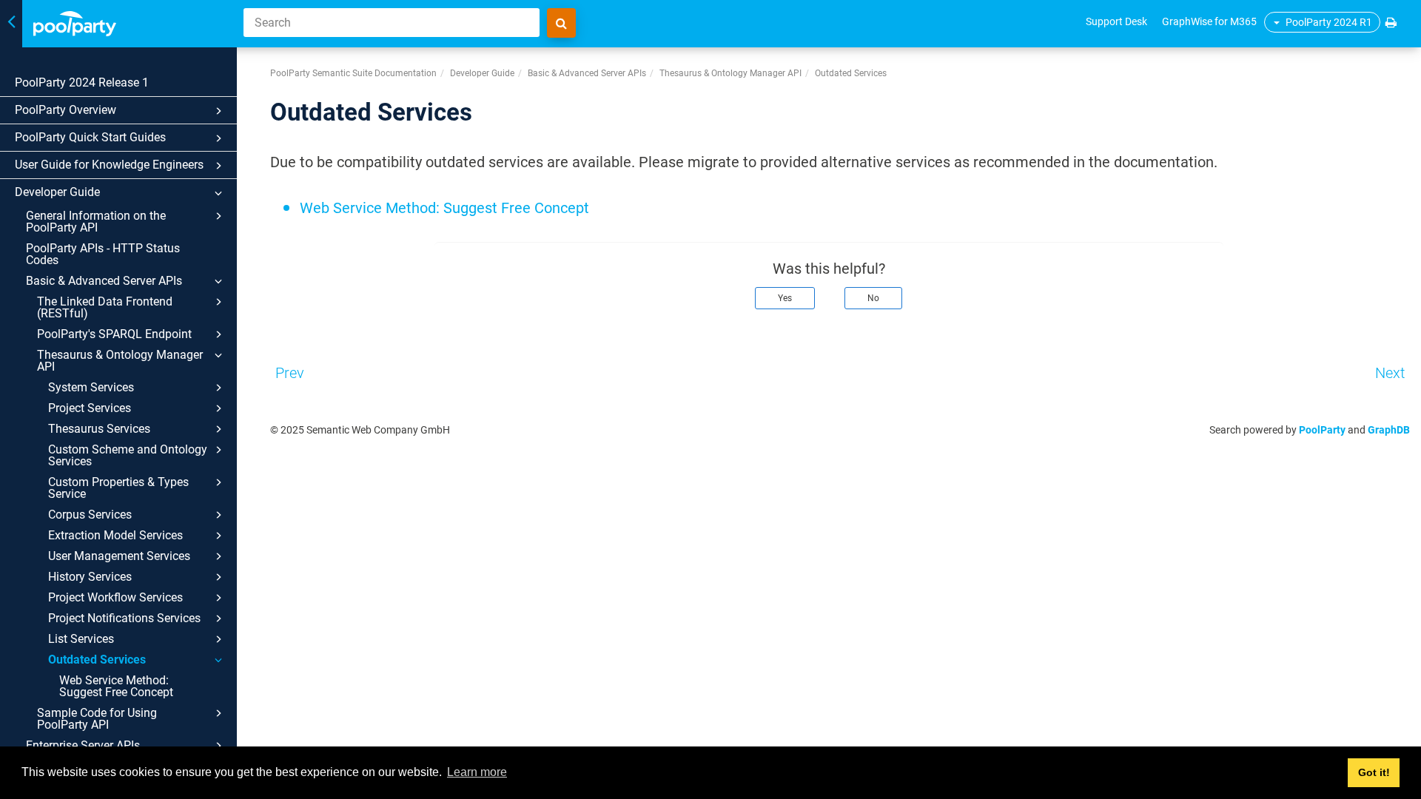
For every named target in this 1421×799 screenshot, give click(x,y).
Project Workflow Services (115, 597)
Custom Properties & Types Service (118, 488)
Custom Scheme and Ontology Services (127, 455)
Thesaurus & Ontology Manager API (120, 361)
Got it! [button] (1374, 772)
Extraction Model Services (115, 535)
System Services (91, 387)
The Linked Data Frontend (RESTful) (104, 307)
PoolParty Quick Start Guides (90, 137)
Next (1390, 373)
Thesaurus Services (99, 429)
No (873, 298)
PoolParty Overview (65, 110)
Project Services (89, 408)
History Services (90, 577)
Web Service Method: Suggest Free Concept (116, 686)
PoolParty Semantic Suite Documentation (353, 73)
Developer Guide (57, 192)
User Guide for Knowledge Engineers (109, 165)
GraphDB (1389, 430)
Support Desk (1116, 21)
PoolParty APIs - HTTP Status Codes (103, 254)
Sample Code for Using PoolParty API (97, 719)
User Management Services (119, 556)
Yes (785, 298)
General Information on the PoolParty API (96, 222)
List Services (81, 639)
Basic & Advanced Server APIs (104, 281)
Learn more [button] (477, 772)
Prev (289, 373)
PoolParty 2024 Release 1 (82, 82)
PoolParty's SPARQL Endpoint (114, 334)
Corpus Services (90, 515)
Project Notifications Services (124, 618)
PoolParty (1322, 430)
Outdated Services (97, 660)
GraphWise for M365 (1209, 21)
